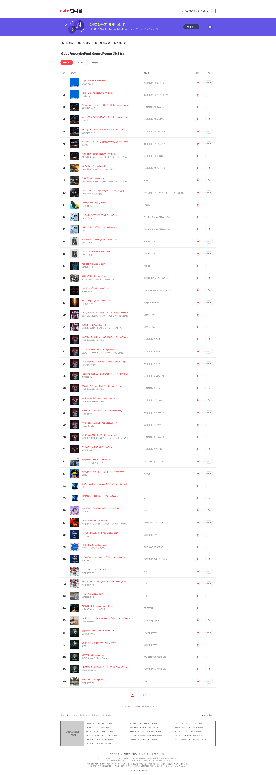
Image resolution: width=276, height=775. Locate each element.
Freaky (147, 205)
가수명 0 (81, 62)
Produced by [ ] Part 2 (153, 461)
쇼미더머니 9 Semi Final (154, 363)
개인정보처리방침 (130, 754)
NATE (64, 10)
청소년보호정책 (144, 754)
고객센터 (162, 754)
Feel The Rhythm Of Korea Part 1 (157, 217)
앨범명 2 (96, 62)
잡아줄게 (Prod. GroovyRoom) (156, 278)
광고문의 (154, 754)
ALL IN (147, 266)
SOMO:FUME (149, 241)
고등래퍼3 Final (150, 534)
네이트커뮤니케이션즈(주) (107, 758)
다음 (142, 694)
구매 (209, 82)
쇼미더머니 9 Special (153, 449)
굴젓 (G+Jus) (149, 314)
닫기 (210, 27)
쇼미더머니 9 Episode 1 (154, 437)
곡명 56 (66, 62)
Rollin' (146, 180)
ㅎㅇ (146, 510)
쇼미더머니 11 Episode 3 (154, 131)
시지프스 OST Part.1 (152, 302)
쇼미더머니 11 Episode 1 (154, 156)
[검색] (212, 10)
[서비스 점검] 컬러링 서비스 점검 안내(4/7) (91, 715)
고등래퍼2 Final (150, 632)
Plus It (146, 681)
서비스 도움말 (206, 715)
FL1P (146, 571)
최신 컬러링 (83, 42)
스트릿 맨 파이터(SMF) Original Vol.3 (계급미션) (164, 192)
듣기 (198, 83)
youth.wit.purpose (151, 620)
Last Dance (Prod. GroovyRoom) (157, 290)
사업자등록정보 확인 (181, 764)
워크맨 (147, 473)
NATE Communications (139, 771)
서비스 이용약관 (116, 754)
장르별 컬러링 (102, 42)
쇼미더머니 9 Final (152, 339)
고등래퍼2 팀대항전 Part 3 (155, 657)
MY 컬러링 (120, 42)
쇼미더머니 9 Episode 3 (154, 400)
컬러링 (77, 11)
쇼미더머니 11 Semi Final (154, 107)
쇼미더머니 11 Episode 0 (154, 168)
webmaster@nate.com (178, 766)
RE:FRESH (148, 608)
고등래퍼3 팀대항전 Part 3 (155, 559)
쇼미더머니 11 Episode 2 (154, 143)
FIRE (146, 596)
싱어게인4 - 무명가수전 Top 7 (156, 94)
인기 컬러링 (66, 42)
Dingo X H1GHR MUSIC (154, 522)
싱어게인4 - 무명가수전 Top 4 (157, 82)
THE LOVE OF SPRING (153, 547)
